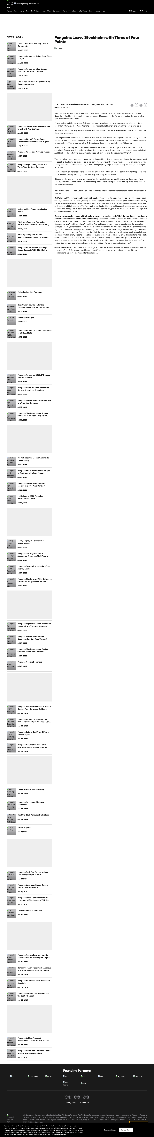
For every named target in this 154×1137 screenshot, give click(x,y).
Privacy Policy (11, 1130)
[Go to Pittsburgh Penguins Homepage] (26, 3)
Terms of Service (59, 1135)
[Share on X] (136, 105)
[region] (77, 1130)
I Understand (126, 1130)
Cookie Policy (25, 1130)
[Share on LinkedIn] (141, 105)
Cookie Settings (61, 1130)
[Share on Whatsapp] (132, 105)
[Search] (146, 10)
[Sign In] (141, 10)
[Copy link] (145, 105)
